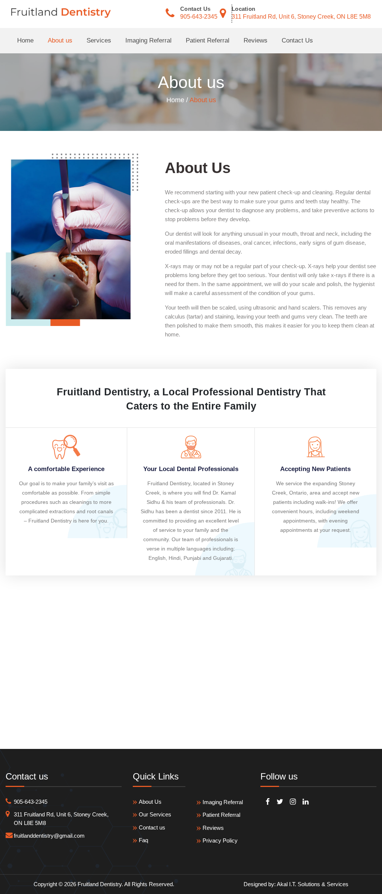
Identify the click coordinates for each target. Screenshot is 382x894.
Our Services (155, 814)
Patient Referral (207, 40)
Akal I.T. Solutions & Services (312, 884)
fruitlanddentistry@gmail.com (49, 835)
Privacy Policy (220, 840)
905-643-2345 (198, 16)
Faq (143, 840)
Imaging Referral (148, 40)
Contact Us (297, 40)
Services (99, 40)
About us (60, 40)
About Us (150, 802)
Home (25, 40)
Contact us (152, 827)
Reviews (255, 40)
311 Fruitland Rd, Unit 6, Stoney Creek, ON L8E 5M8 (301, 16)
